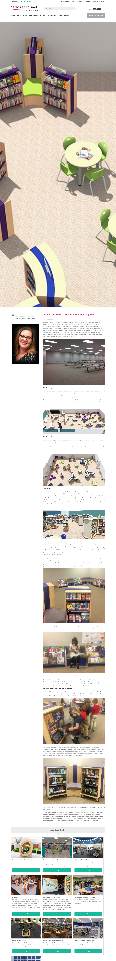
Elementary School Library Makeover (84, 897)
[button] (73, 675)
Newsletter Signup (77, 1)
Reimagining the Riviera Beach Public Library (55, 859)
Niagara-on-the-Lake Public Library (84, 859)
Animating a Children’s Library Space (84, 940)
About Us (95, 1)
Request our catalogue (96, 15)
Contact (103, 1)
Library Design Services (36, 15)
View (26, 870)
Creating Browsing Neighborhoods (53, 940)
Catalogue (88, 1)
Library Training (64, 15)
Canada (14, 1)
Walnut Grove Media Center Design (22, 859)
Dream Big (15, 897)
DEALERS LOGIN (65, 1)
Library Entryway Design (19, 940)
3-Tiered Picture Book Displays (88, 681)
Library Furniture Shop (18, 15)
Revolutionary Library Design (51, 897)
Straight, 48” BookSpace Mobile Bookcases (59, 560)
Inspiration (51, 15)
